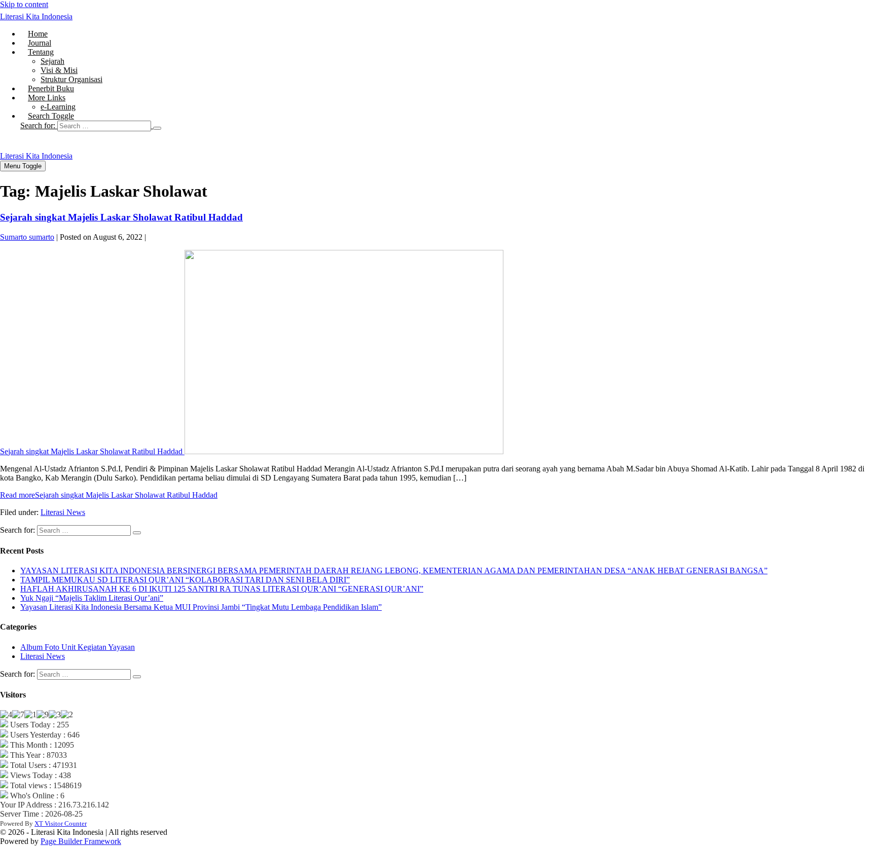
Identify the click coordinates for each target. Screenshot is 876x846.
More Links (46, 97)
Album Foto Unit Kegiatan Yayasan (77, 647)
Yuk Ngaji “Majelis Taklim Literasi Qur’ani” (91, 598)
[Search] (157, 128)
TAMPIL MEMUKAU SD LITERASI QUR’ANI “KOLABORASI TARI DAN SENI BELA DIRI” (185, 579)
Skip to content (24, 4)
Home (38, 33)
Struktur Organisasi (71, 79)
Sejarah (52, 61)
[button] (448, 126)
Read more (108, 495)
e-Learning (58, 106)
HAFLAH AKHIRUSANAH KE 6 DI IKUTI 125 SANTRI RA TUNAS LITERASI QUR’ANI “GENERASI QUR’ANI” (221, 588)
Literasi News (63, 512)
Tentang (41, 52)
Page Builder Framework (81, 841)
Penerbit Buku (51, 88)
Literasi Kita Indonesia (36, 16)
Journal (39, 43)
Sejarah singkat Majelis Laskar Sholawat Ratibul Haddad (121, 217)
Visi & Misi (59, 70)
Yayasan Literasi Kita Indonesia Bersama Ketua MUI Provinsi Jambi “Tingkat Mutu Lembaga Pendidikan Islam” (201, 607)
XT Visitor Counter (60, 823)
